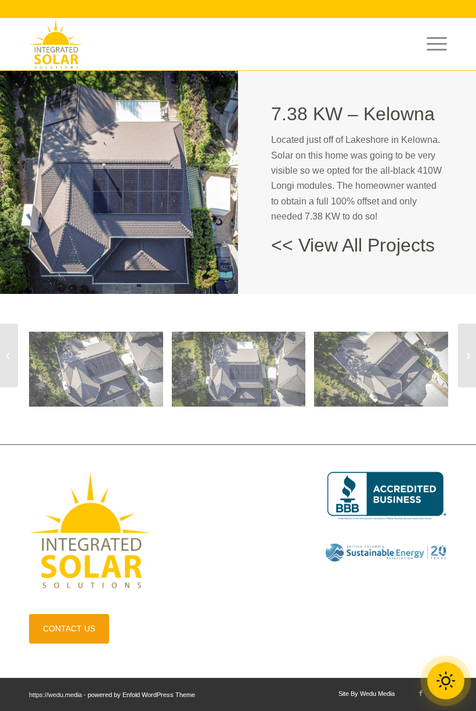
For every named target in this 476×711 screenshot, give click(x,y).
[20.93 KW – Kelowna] (467, 355)
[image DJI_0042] (100, 374)
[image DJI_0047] (385, 374)
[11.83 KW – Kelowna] (9, 355)
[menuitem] (431, 44)
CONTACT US (69, 628)
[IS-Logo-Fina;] (55, 44)
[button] (445, 680)
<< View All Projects (353, 245)
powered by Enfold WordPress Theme (141, 694)
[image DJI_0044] (243, 374)
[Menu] (431, 44)
